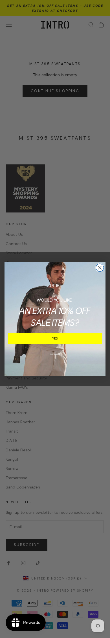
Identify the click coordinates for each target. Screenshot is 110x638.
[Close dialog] (100, 268)
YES (55, 338)
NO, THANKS (55, 354)
